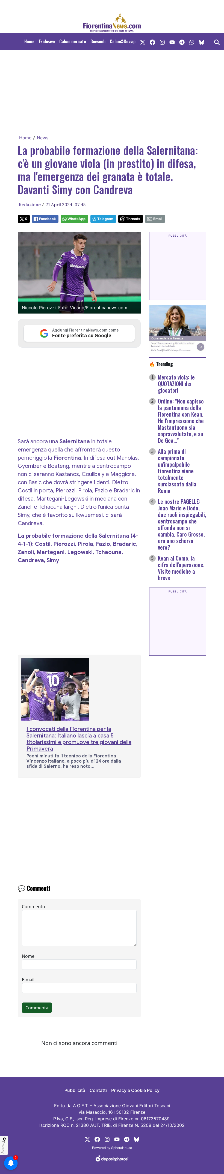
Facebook (47, 219)
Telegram (105, 219)
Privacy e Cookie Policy (135, 1090)
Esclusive (47, 41)
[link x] (143, 41)
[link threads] (202, 41)
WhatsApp (76, 219)
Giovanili (97, 41)
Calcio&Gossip (122, 41)
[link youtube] (172, 41)
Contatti (98, 1090)
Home (29, 41)
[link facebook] (152, 41)
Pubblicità (74, 1090)
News (42, 137)
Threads (133, 219)
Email (157, 219)
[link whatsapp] (192, 41)
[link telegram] (182, 41)
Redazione (30, 204)
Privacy (3, 1147)
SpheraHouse (121, 1148)
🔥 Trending (161, 363)
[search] (217, 41)
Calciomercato (72, 41)
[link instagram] (162, 41)
